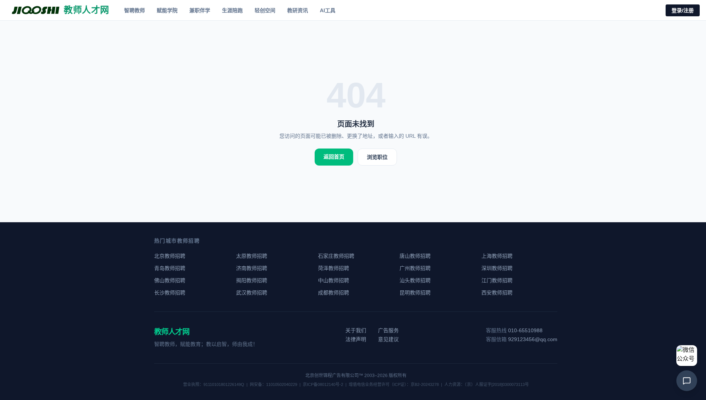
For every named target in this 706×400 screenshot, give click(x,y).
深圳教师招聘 (497, 268)
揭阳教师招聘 (251, 280)
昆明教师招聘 (415, 293)
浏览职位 (377, 157)
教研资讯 (297, 10)
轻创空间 (265, 10)
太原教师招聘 (251, 256)
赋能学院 (167, 10)
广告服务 (388, 330)
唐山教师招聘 (415, 256)
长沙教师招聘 (169, 293)
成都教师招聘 (333, 293)
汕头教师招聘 (415, 280)
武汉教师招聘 (251, 293)
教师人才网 (171, 332)
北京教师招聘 (169, 256)
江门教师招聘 (497, 280)
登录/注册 (683, 10)
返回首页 (334, 157)
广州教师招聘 (415, 268)
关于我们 (355, 330)
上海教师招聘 (497, 256)
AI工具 (327, 10)
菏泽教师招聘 (333, 268)
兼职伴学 (199, 10)
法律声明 (355, 339)
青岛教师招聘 (169, 268)
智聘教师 (134, 10)
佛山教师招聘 (169, 280)
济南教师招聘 (251, 268)
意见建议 (388, 339)
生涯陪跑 (232, 10)
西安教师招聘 (497, 293)
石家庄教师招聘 (336, 256)
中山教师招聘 (333, 280)
